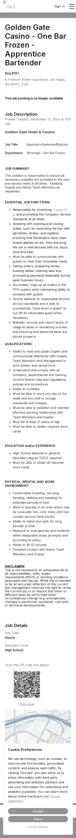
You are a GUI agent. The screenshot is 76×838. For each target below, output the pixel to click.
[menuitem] (9, 6)
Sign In (59, 6)
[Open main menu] (72, 6)
